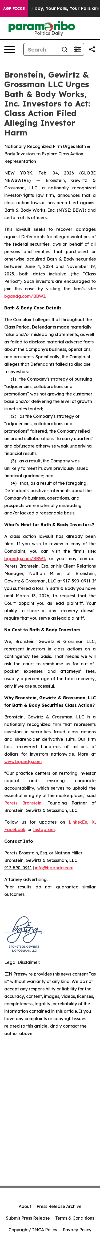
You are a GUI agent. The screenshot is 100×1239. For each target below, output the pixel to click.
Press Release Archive (59, 1206)
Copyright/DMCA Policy (33, 1229)
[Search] (64, 49)
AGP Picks (14, 8)
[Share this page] (92, 49)
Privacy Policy (77, 1229)
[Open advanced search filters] (77, 49)
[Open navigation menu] (9, 49)
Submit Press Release (28, 1218)
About (25, 1206)
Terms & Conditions (74, 1218)
